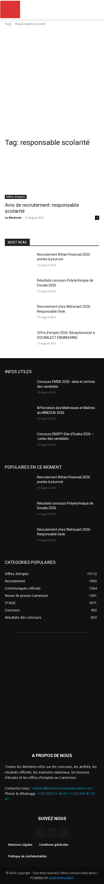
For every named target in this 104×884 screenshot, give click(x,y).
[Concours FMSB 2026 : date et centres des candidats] (19, 389)
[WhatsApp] (64, 833)
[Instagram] (52, 833)
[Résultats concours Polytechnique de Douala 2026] (19, 288)
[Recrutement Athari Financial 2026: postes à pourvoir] (19, 262)
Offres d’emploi (15, 196)
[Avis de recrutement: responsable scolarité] (52, 175)
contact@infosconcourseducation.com (62, 788)
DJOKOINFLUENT (61, 878)
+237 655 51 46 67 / (54, 793)
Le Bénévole (13, 217)
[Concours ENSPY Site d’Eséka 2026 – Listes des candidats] (19, 442)
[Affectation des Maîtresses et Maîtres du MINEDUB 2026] (19, 416)
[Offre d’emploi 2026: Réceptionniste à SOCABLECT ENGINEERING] (19, 340)
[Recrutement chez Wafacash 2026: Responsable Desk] (19, 314)
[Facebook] (40, 833)
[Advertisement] (52, 83)
